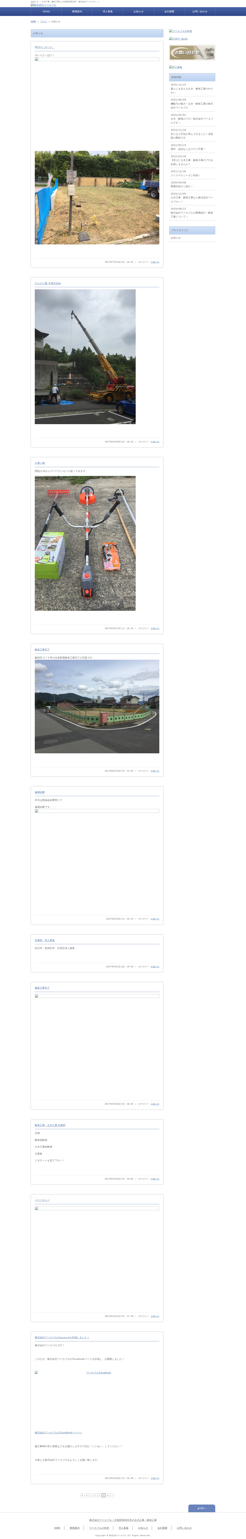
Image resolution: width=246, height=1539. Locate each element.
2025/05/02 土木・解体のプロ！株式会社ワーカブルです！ (192, 118)
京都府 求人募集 (45, 940)
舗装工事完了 (42, 988)
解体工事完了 (42, 649)
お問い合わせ (199, 11)
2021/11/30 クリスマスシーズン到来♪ (185, 173)
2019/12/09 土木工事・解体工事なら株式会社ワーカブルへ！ (192, 197)
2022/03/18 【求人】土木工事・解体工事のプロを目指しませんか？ (192, 160)
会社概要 (169, 11)
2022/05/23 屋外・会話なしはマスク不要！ (188, 147)
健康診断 (40, 792)
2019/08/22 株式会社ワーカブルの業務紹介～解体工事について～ (192, 212)
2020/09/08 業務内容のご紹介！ (182, 184)
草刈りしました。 (45, 47)
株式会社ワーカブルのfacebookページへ (58, 1432)
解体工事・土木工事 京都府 (50, 1125)
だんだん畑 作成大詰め (48, 283)
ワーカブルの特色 (99, 1527)
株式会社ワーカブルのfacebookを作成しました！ (62, 1337)
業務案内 (77, 11)
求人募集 (108, 11)
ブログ (43, 21)
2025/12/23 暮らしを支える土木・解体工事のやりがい (192, 88)
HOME (46, 11)
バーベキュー (42, 1200)
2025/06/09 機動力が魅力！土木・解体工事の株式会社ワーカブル (192, 103)
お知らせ (139, 11)
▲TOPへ (202, 1508)
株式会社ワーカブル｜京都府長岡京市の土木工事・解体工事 (123, 1520)
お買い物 (40, 463)
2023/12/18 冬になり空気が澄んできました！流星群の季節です (192, 133)
